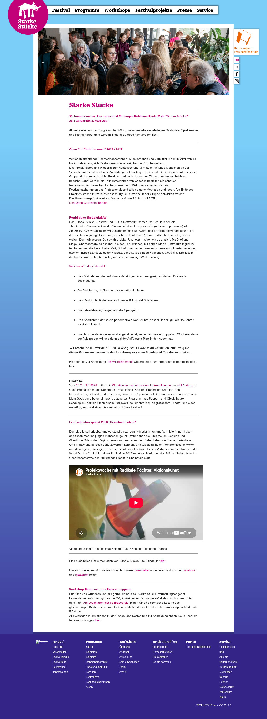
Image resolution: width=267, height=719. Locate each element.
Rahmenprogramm (96, 661)
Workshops (117, 10)
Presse (184, 10)
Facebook (188, 570)
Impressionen (60, 672)
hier (162, 560)
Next (224, 62)
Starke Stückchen (129, 661)
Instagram (82, 574)
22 (224, 92)
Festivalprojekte (153, 10)
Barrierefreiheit (227, 667)
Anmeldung (125, 656)
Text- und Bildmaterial (198, 646)
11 (155, 92)
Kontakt (223, 677)
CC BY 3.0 (225, 705)
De (236, 60)
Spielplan (91, 651)
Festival (61, 10)
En (236, 67)
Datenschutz (226, 687)
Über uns (58, 646)
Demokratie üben (162, 651)
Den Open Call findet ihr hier (88, 202)
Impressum (225, 692)
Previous (43, 62)
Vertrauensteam (228, 661)
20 (212, 92)
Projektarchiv (160, 656)
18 (199, 92)
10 (149, 92)
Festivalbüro (60, 661)
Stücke (90, 646)
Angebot (124, 651)
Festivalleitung (61, 656)
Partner (223, 682)
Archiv (89, 687)
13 (168, 92)
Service (205, 10)
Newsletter (142, 570)
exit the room (160, 646)
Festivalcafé (92, 677)
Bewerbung (59, 667)
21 (218, 92)
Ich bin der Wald (162, 661)
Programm (87, 10)
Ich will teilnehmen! (120, 361)
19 (205, 92)
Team (122, 667)
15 (180, 92)
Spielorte (91, 656)
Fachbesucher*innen (98, 682)
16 (187, 92)
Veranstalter (59, 651)
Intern (222, 697)
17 (193, 92)
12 (162, 92)
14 (174, 92)
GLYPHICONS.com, (207, 705)
